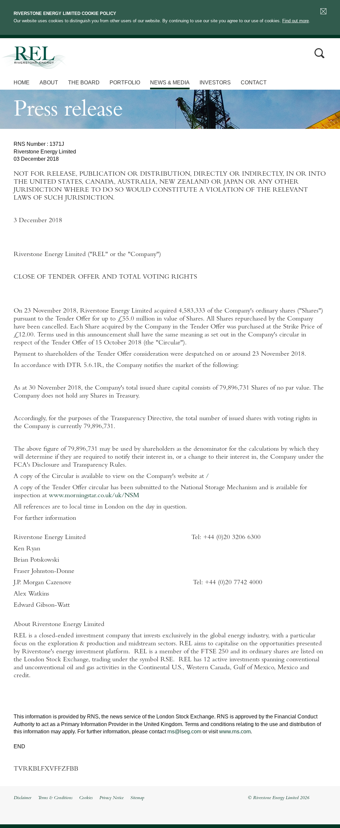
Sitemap (137, 798)
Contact (254, 82)
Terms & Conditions (55, 798)
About (49, 82)
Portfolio (125, 82)
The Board (84, 82)
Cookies (86, 798)
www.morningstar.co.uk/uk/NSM (94, 496)
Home (22, 82)
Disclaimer (22, 798)
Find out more (295, 20)
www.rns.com (235, 731)
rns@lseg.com (184, 731)
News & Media (170, 82)
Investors (215, 82)
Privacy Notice (111, 798)
